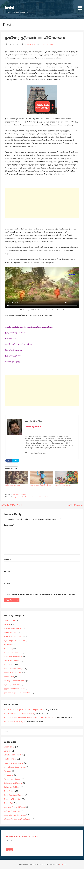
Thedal (8, 7)
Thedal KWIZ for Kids (12, 672)
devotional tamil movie (30, 497)
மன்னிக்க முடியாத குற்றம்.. (63, 485)
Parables (7, 644)
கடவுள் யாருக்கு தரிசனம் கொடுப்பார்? (18, 344)
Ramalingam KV (29, 44)
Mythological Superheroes (15, 640)
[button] (80, 5)
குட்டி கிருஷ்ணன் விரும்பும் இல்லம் (41, 485)
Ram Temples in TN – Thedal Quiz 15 (19, 713)
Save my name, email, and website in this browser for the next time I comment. (41, 594)
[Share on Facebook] (8, 460)
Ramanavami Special (12, 652)
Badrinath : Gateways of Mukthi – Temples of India (24, 709)
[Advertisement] (42, 203)
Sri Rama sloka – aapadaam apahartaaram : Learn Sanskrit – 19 (30, 717)
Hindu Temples (10, 632)
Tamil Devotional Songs (13, 668)
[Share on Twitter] (15, 460)
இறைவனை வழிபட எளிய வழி (16, 332)
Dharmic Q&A (9, 620)
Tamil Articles (9, 664)
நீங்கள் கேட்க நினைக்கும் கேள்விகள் (17, 693)
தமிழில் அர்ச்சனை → (75, 505)
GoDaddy (62, 864)
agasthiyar (17, 497)
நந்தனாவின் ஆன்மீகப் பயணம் (15, 688)
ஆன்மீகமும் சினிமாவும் (20, 494)
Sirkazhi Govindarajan (46, 497)
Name (7, 560)
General (7, 624)
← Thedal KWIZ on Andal (11, 505)
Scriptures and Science (13, 656)
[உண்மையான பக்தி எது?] (16, 477)
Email (7, 571)
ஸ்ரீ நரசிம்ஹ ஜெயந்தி (13, 361)
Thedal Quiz (9, 676)
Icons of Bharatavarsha (13, 636)
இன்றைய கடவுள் (11, 338)
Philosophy (8, 648)
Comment (9, 525)
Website (7, 583)
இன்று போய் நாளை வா (13, 350)
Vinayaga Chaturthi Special (15, 681)
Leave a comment (46, 44)
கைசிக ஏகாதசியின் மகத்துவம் (15, 721)
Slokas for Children (11, 660)
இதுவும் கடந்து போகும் (13, 356)
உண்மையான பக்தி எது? (12, 485)
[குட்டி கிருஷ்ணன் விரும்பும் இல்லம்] (41, 477)
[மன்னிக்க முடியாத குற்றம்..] (66, 477)
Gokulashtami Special (12, 628)
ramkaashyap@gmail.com (37, 453)
